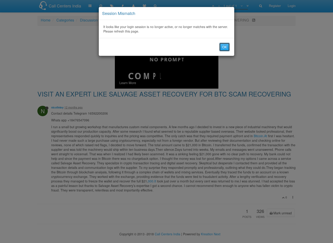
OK (224, 47)
